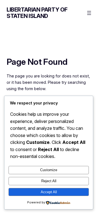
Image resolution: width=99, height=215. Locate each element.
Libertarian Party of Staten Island (37, 12)
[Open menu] (89, 13)
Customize (48, 170)
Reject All (48, 181)
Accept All (49, 192)
